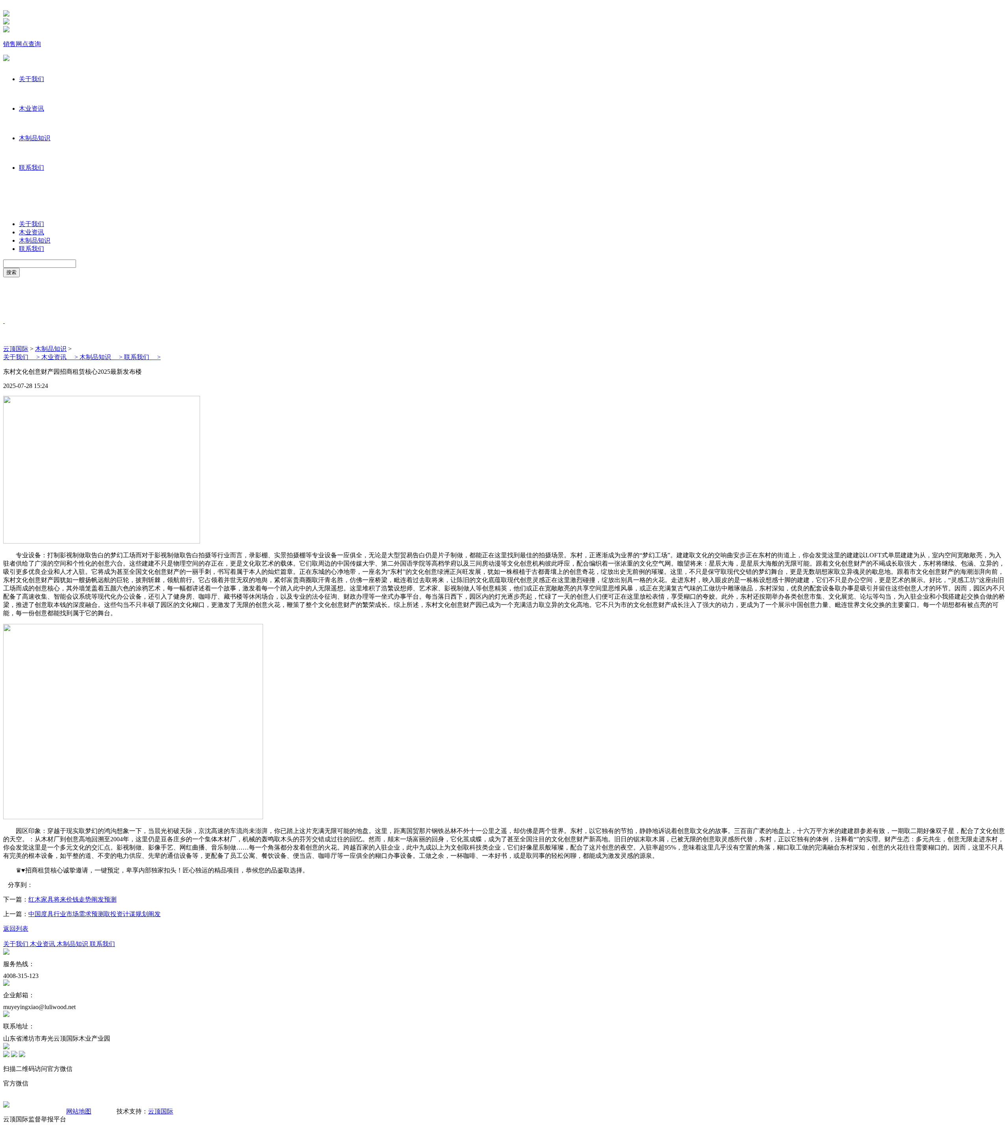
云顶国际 (15, 348)
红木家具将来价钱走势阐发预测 (72, 899)
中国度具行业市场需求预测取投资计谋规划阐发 (94, 914)
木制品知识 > (102, 357)
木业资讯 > (60, 357)
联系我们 (31, 167)
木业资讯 (31, 108)
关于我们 (31, 79)
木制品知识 (34, 138)
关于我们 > (22, 357)
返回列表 (15, 928)
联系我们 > (142, 357)
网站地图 (78, 1111)
